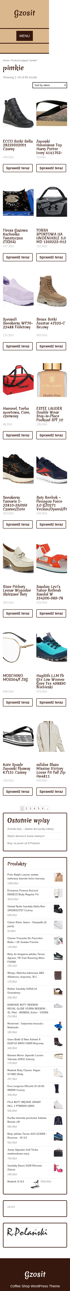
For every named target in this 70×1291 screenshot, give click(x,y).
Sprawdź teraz (18, 168)
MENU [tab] (24, 36)
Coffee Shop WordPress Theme (35, 1286)
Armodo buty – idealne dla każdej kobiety (30, 828)
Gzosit (24, 13)
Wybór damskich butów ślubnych (26, 836)
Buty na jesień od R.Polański (23, 843)
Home (6, 60)
